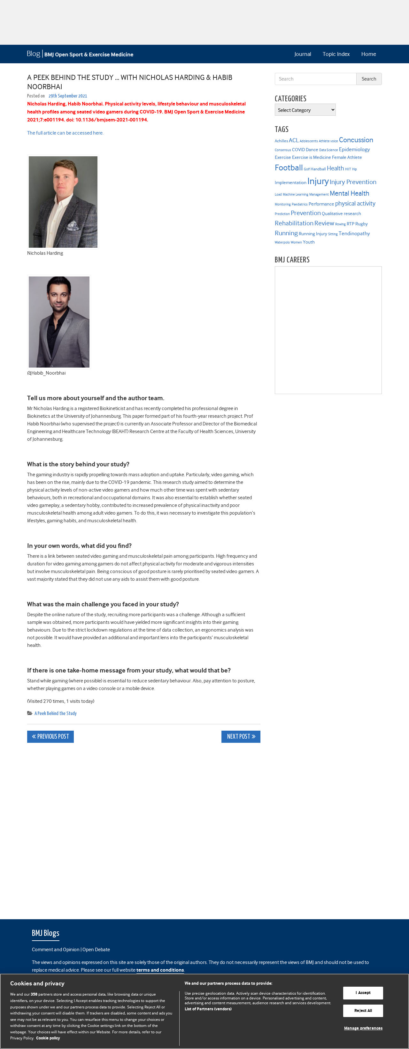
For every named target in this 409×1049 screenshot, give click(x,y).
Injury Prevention (353, 182)
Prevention (306, 213)
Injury (318, 181)
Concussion (356, 140)
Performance (321, 204)
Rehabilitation (294, 223)
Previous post (53, 737)
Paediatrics (300, 204)
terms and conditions (160, 970)
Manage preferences (363, 1028)
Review (324, 223)
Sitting (333, 234)
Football (289, 167)
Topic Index (336, 54)
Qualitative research (341, 213)
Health (335, 168)
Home (368, 54)
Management (319, 194)
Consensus (283, 150)
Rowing (340, 224)
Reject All (363, 1010)
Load (278, 194)
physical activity (355, 203)
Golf (307, 169)
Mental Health (349, 193)
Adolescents (309, 141)
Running (286, 233)
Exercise (283, 157)
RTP (350, 224)
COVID (298, 149)
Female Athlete (347, 157)
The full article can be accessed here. (65, 133)
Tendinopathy (354, 233)
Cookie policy (48, 1038)
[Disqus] (143, 827)
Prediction (282, 214)
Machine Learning (295, 194)
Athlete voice (328, 141)
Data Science (328, 150)
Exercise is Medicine (311, 157)
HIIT (348, 169)
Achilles (281, 140)
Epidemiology (354, 149)
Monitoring (283, 204)
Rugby (361, 224)
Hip (354, 169)
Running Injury (313, 234)
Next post (238, 737)
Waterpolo (282, 242)
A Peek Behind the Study (56, 713)
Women (296, 242)
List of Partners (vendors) (208, 1009)
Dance (312, 149)
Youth (309, 242)
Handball (318, 169)
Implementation (290, 182)
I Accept (363, 993)
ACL (294, 140)
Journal (303, 54)
